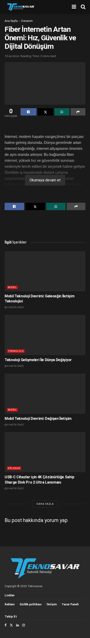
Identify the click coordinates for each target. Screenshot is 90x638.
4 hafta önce (15, 366)
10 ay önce (12, 56)
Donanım (27, 21)
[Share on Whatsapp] (61, 112)
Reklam (10, 604)
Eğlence (14, 468)
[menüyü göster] (74, 7)
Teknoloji (16, 351)
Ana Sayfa (11, 21)
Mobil (12, 287)
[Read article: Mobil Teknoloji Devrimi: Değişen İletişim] (45, 394)
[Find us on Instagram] (23, 625)
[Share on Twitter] (46, 112)
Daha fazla (45, 503)
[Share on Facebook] (28, 112)
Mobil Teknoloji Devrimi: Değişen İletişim (38, 418)
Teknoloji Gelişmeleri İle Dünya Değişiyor (38, 360)
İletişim (52, 604)
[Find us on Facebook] (5, 625)
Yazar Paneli (70, 604)
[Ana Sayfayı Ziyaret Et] (20, 7)
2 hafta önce (15, 307)
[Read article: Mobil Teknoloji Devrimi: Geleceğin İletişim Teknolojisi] (45, 271)
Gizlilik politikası (31, 604)
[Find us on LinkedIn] (17, 625)
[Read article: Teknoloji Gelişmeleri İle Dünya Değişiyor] (45, 335)
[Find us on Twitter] (11, 625)
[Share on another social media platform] (78, 112)
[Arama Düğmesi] (83, 7)
